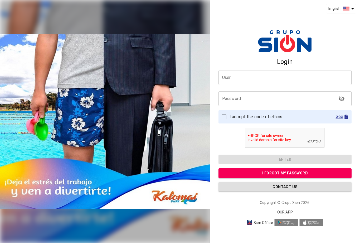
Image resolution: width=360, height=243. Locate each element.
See (339, 116)
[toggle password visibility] (341, 98)
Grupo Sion (290, 203)
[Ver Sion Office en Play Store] (286, 222)
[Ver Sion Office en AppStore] (311, 222)
